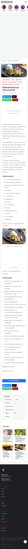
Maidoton (18, 79)
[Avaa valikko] (26, 2)
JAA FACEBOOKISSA (14, 380)
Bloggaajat (3, 505)
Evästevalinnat (4, 546)
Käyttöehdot (10, 546)
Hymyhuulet (4, 521)
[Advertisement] (14, 257)
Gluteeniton (15, 60)
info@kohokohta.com (6, 476)
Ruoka (9, 60)
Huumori (3, 496)
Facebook (3, 528)
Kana (12, 79)
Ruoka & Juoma (11, 82)
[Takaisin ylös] (25, 541)
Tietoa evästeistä (17, 546)
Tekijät (2, 503)
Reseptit (3, 519)
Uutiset (19, 82)
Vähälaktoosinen (7, 84)
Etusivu (4, 60)
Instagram (3, 530)
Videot (2, 491)
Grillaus (3, 516)
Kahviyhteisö (4, 513)
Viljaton (16, 84)
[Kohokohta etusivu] (7, 2)
